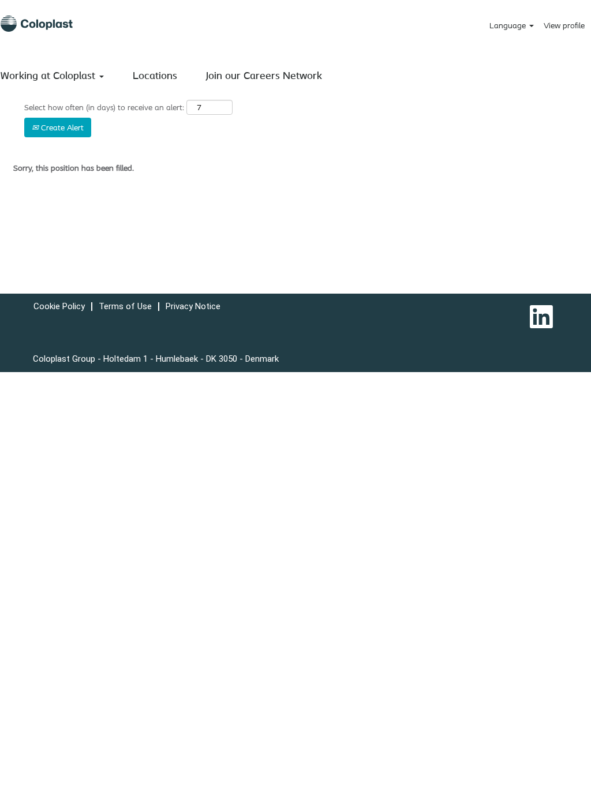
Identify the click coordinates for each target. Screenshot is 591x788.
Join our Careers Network (264, 75)
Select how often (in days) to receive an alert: (104, 107)
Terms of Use (125, 306)
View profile (564, 25)
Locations (155, 75)
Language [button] (508, 25)
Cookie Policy (59, 306)
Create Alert (61, 127)
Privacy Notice (193, 306)
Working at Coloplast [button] (49, 75)
